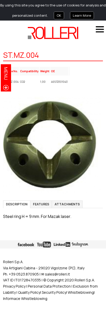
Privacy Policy (14, 286)
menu (6, 73)
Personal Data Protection (49, 286)
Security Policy (54, 292)
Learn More (82, 15)
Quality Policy (29, 292)
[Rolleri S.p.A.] (53, 33)
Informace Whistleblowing (25, 298)
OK (59, 15)
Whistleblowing (81, 292)
